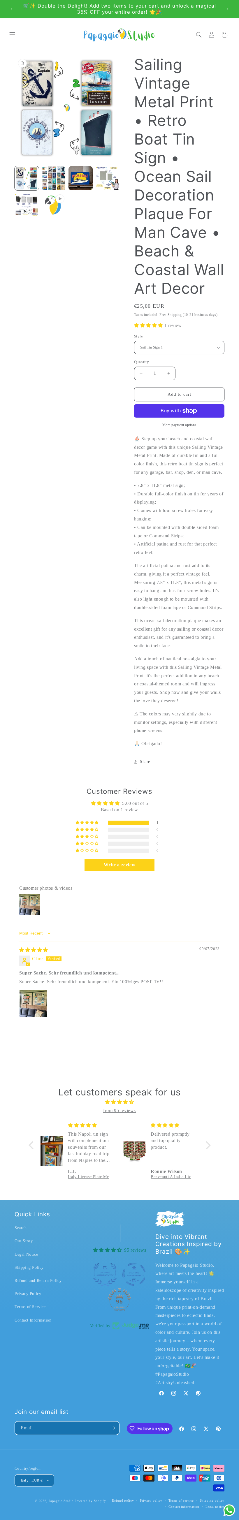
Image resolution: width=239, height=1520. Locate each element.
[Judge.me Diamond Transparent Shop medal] (134, 1274)
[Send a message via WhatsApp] (229, 1510)
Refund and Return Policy (38, 1280)
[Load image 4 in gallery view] (108, 178)
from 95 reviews (119, 1110)
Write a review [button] (119, 864)
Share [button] (145, 761)
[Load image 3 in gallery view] (80, 178)
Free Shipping (170, 315)
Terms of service (181, 1500)
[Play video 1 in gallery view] (54, 205)
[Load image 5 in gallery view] (27, 205)
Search (21, 1228)
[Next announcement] (227, 9)
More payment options (179, 425)
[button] (12, 34)
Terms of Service (30, 1307)
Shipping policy (212, 1500)
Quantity (141, 362)
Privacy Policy (28, 1294)
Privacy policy (151, 1500)
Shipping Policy (29, 1267)
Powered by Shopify (90, 1501)
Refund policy (123, 1500)
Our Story (24, 1241)
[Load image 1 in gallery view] (27, 178)
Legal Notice (26, 1254)
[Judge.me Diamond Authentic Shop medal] (105, 1274)
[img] (33, 949)
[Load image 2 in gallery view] (54, 178)
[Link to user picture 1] (33, 1004)
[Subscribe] (112, 1428)
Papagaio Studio (61, 1501)
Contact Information (33, 1320)
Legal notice (214, 1506)
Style (138, 336)
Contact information (183, 1506)
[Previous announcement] (11, 9)
